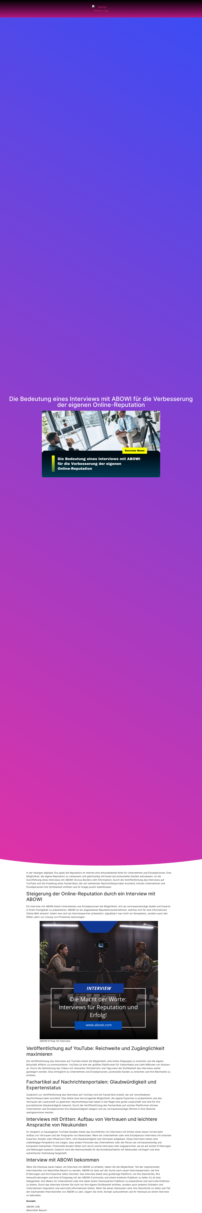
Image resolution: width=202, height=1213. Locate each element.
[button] (7, 8)
